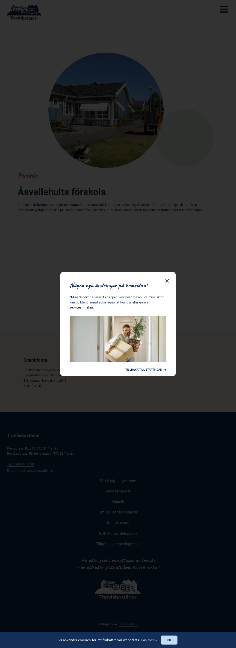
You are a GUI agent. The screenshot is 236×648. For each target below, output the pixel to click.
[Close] (167, 281)
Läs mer (148, 640)
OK (169, 640)
